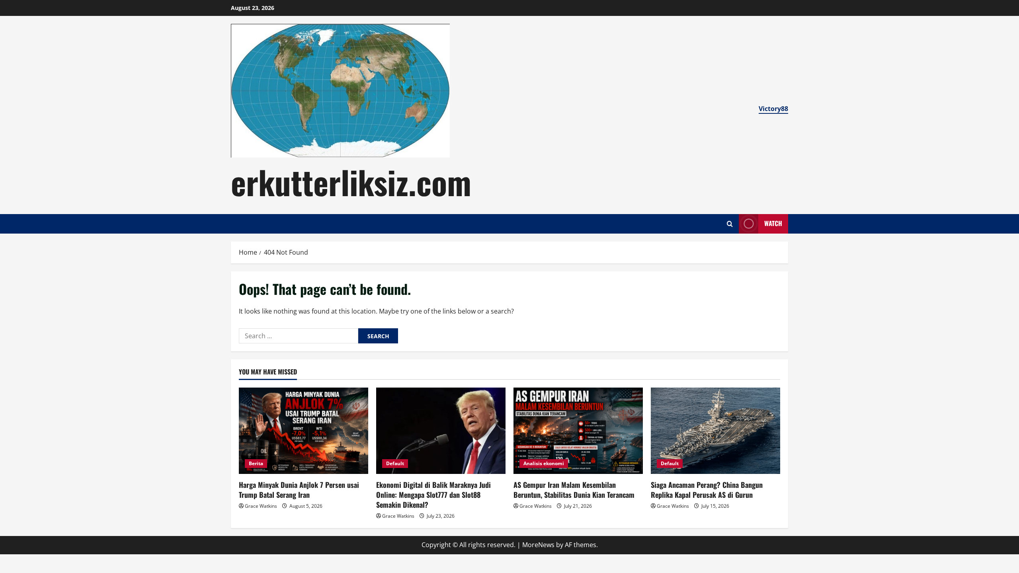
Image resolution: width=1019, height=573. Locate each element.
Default (395, 463)
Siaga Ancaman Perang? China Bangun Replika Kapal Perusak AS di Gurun (707, 489)
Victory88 (773, 108)
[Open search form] (730, 224)
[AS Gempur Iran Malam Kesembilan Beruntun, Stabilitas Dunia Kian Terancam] (578, 431)
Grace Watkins (261, 506)
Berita (256, 463)
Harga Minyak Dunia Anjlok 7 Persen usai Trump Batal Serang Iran (299, 489)
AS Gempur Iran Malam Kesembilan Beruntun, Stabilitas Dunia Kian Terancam (573, 489)
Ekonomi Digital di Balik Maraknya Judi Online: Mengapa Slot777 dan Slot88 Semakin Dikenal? (433, 494)
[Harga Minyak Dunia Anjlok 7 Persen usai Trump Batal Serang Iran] (303, 431)
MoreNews (538, 544)
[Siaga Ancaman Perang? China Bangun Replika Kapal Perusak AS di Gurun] (715, 431)
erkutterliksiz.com (351, 181)
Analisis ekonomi (543, 463)
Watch (773, 223)
